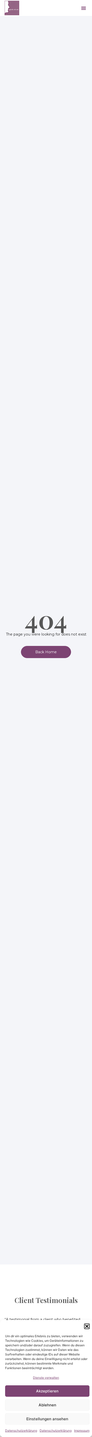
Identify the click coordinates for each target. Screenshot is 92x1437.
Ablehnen (47, 1405)
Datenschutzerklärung (21, 1430)
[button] (86, 1326)
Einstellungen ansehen (47, 1418)
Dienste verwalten (46, 1377)
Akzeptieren (47, 1391)
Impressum (81, 1430)
